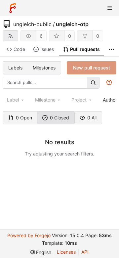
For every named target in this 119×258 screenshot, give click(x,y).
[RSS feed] (10, 35)
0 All (92, 117)
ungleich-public (32, 24)
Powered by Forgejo (29, 235)
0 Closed (59, 117)
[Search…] (93, 82)
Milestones (44, 67)
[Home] (12, 8)
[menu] (41, 252)
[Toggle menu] (110, 8)
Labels (15, 67)
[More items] (111, 49)
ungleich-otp (72, 24)
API (85, 252)
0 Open (24, 117)
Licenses (66, 252)
